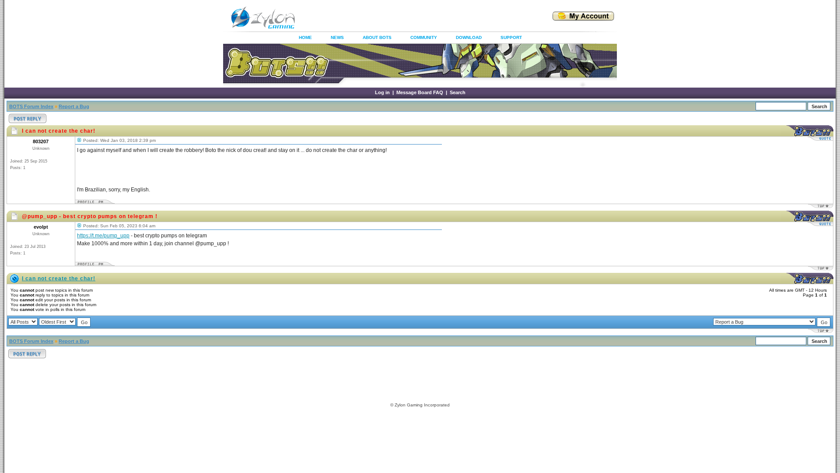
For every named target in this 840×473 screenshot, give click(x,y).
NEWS (337, 37)
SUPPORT (511, 37)
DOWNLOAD (469, 37)
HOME (305, 37)
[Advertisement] (413, 17)
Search (458, 92)
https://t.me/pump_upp (103, 236)
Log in (382, 92)
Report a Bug (74, 106)
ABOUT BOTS (377, 37)
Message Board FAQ (419, 92)
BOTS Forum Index (31, 106)
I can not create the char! (58, 278)
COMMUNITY (423, 37)
